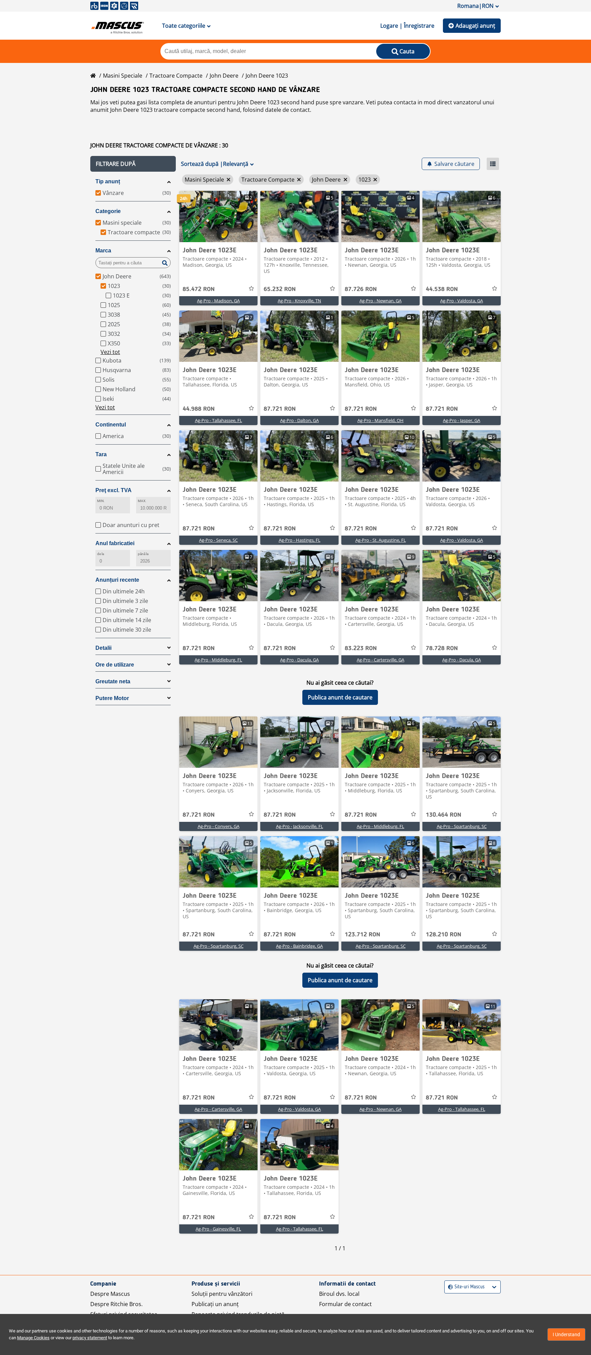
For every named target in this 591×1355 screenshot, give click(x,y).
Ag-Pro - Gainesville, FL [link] (218, 1229)
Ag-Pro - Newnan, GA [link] (380, 301)
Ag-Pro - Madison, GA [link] (218, 301)
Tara (101, 454)
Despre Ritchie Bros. (116, 1304)
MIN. (101, 501)
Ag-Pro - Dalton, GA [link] (299, 420)
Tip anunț (107, 181)
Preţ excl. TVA (113, 490)
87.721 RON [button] (280, 409)
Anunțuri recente (117, 580)
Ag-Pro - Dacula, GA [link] (299, 660)
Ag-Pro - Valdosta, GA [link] (461, 301)
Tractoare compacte (175, 75)
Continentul (110, 424)
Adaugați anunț (475, 25)
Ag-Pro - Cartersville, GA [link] (380, 660)
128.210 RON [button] (443, 935)
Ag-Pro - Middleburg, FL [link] (218, 660)
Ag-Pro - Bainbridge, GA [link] (299, 946)
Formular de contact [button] (345, 1304)
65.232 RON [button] (280, 289)
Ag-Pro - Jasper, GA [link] (461, 420)
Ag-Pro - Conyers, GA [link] (218, 826)
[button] (133, 164)
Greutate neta (112, 681)
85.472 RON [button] (199, 289)
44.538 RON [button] (442, 289)
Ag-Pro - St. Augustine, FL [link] (380, 540)
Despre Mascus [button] (110, 1294)
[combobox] (449, 1287)
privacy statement (90, 1337)
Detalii (103, 648)
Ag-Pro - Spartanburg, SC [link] (462, 826)
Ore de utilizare (114, 665)
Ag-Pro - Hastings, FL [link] (299, 540)
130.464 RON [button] (443, 815)
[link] (218, 216)
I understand (566, 1334)
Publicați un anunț (215, 1304)
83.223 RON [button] (361, 648)
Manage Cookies (33, 1337)
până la (143, 554)
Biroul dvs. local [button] (339, 1294)
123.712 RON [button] (362, 935)
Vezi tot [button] (110, 352)
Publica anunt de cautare (340, 697)
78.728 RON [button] (442, 648)
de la (100, 554)
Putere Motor (112, 698)
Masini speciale (122, 75)
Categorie (108, 211)
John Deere (224, 75)
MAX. (142, 501)
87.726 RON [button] (361, 289)
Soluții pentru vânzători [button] (222, 1294)
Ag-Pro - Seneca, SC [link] (218, 540)
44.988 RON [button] (199, 409)
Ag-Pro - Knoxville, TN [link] (299, 301)
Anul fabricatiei (114, 543)
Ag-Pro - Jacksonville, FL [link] (299, 826)
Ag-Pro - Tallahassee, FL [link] (218, 420)
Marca (103, 250)
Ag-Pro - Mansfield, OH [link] (380, 420)
